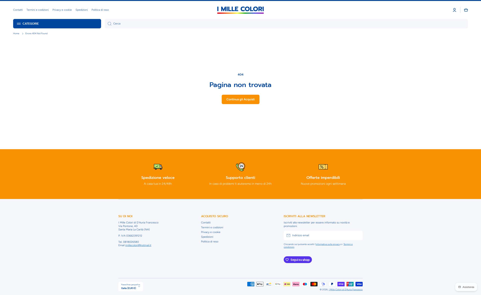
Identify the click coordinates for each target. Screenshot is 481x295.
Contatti (206, 222)
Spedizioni (207, 236)
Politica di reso (209, 241)
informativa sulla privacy (328, 244)
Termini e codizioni (212, 227)
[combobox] (286, 23)
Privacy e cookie (210, 232)
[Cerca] (108, 23)
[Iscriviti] (358, 235)
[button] (466, 10)
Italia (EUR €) (128, 288)
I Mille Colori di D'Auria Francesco (346, 289)
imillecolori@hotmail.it (138, 245)
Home (16, 33)
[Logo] (240, 10)
